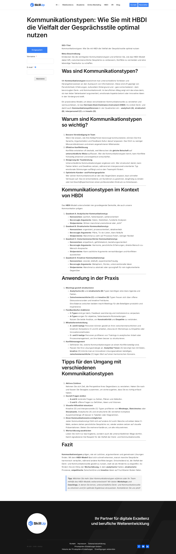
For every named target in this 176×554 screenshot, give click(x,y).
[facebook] (139, 546)
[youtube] (143, 546)
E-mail (30, 67)
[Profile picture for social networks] (37, 514)
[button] (88, 546)
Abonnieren (40, 79)
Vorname (31, 56)
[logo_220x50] (37, 3)
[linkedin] (147, 546)
